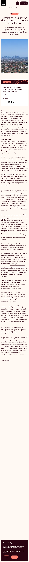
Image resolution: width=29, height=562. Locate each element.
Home (2, 7)
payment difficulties (13, 247)
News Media (7, 7)
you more (10, 547)
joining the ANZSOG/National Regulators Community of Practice (14, 131)
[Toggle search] (17, 3)
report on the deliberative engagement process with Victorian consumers (13, 274)
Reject (6, 557)
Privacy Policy (16, 551)
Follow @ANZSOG (5, 360)
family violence (18, 249)
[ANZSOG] (3, 3)
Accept (14, 557)
